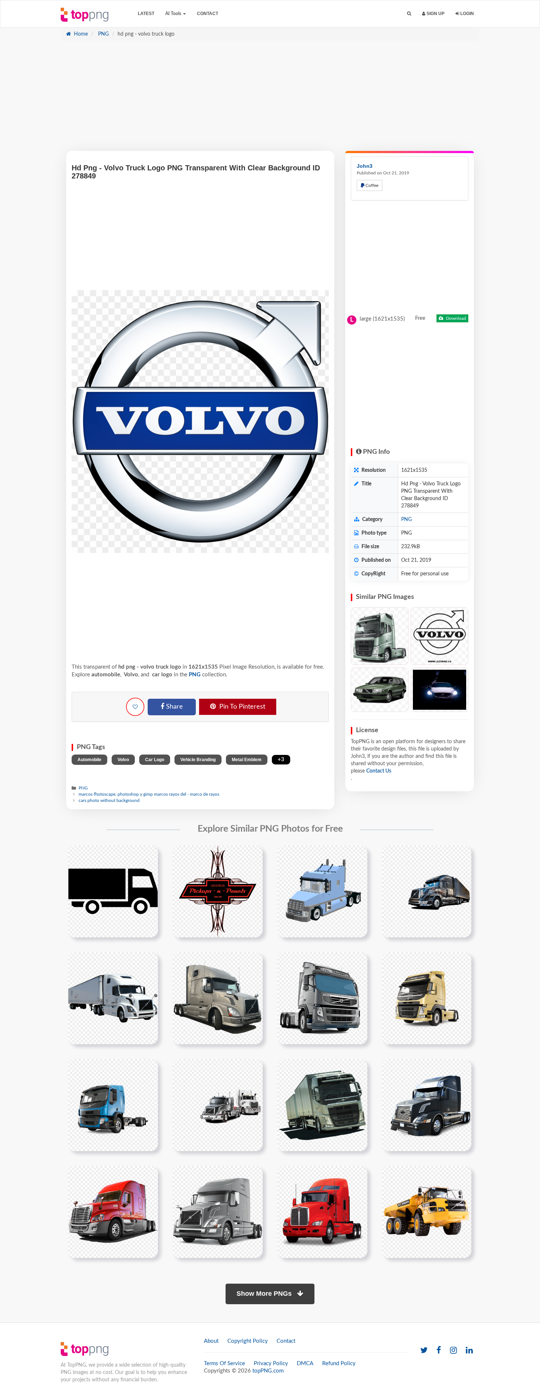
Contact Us (378, 771)
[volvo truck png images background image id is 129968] (113, 1211)
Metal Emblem (247, 759)
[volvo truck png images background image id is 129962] (322, 998)
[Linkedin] (469, 1350)
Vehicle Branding (198, 759)
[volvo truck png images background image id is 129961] (218, 998)
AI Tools (173, 13)
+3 (281, 759)
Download (455, 318)
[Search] (409, 13)
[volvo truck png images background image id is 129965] (218, 1104)
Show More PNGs (265, 1293)
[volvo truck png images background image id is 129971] (426, 1211)
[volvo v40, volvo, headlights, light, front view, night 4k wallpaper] (439, 690)
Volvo (123, 759)
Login (466, 13)
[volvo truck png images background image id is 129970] (322, 1211)
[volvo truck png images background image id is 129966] (322, 1104)
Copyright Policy (247, 1341)
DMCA (305, 1363)
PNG (103, 34)
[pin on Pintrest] (148, 855)
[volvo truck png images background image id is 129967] (426, 1104)
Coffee (371, 185)
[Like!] (135, 707)
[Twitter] (424, 1350)
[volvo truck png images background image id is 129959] (426, 891)
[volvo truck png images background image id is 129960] (113, 998)
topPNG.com (268, 1371)
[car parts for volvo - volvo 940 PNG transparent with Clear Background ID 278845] (379, 690)
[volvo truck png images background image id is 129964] (113, 1104)
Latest (146, 13)
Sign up (434, 13)
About (211, 1341)
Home (80, 34)
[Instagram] (453, 1350)
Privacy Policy (271, 1363)
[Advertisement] (270, 99)
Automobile (89, 759)
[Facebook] (438, 1350)
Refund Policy (339, 1363)
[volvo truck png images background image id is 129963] (426, 998)
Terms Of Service (224, 1363)
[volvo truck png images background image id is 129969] (218, 1211)
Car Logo (154, 759)
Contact (207, 13)
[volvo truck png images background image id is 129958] (322, 891)
